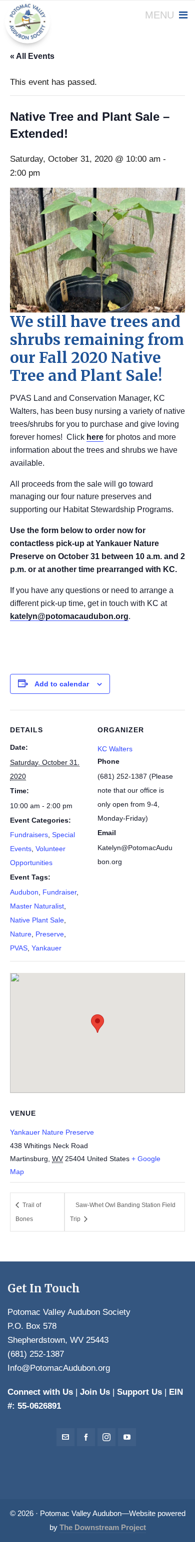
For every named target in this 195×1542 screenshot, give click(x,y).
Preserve (50, 934)
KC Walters (115, 749)
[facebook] (86, 1437)
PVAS (19, 948)
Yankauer (47, 948)
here (95, 437)
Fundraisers (29, 835)
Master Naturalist (37, 906)
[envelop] (65, 1437)
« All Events (32, 56)
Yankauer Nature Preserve (52, 1132)
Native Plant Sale (37, 920)
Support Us (139, 1392)
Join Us (95, 1392)
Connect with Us (40, 1392)
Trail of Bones (28, 1212)
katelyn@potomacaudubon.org (69, 616)
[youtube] (127, 1437)
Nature (21, 934)
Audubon (24, 892)
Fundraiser (59, 892)
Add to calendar (61, 684)
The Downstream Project (103, 1528)
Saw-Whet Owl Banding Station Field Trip (123, 1212)
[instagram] (107, 1437)
